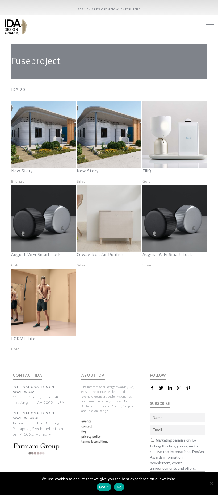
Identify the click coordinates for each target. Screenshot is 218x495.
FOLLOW (158, 375)
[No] (211, 483)
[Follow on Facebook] (154, 388)
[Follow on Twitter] (163, 388)
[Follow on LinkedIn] (172, 388)
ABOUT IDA (93, 375)
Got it (104, 487)
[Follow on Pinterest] (190, 388)
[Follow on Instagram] (181, 388)
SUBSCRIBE (160, 403)
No (119, 487)
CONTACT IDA (27, 375)
